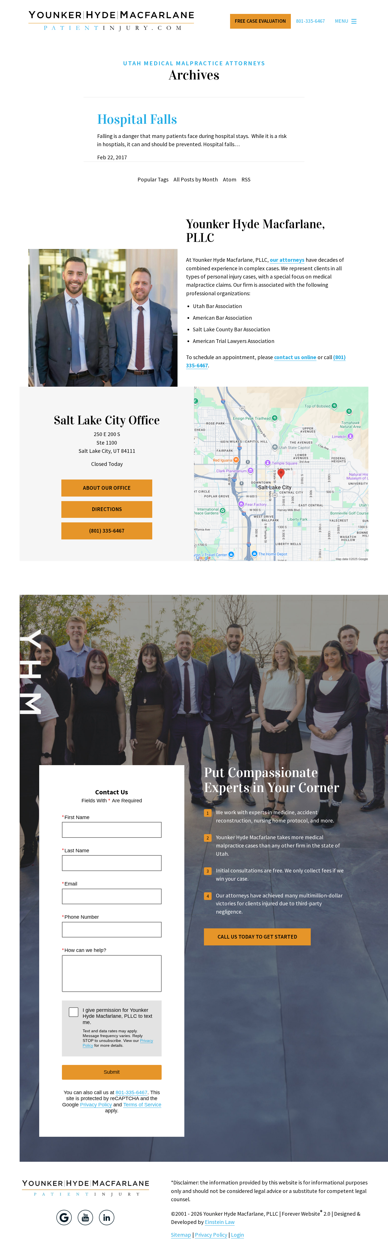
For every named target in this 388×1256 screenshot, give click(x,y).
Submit (112, 1072)
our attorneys (287, 259)
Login (237, 1234)
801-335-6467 (131, 1092)
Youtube (85, 1217)
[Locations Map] (281, 473)
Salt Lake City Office (107, 420)
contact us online (295, 357)
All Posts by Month (196, 179)
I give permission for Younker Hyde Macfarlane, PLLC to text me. (118, 1027)
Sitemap (181, 1234)
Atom (229, 179)
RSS (246, 179)
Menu (341, 21)
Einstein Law (220, 1222)
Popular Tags (152, 179)
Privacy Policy (96, 1105)
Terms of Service (142, 1105)
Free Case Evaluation (260, 21)
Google (64, 1217)
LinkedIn (106, 1217)
